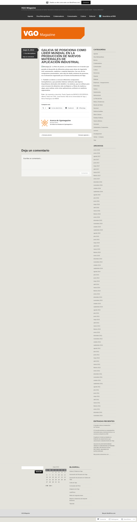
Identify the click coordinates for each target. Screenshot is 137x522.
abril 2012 (96, 361)
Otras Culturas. (98, 114)
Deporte (96, 76)
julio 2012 (96, 351)
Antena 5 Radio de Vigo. (76, 471)
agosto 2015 (97, 233)
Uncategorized (98, 133)
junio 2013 (96, 316)
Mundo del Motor (98, 105)
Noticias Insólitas (98, 111)
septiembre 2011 (98, 383)
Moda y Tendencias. (99, 101)
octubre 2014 (97, 265)
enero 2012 (97, 371)
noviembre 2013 (98, 300)
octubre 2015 (97, 227)
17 (59, 477)
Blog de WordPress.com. (109, 513)
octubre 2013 (97, 303)
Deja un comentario (28, 57)
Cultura (83, 16)
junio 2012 (96, 355)
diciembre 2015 (98, 220)
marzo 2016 (97, 211)
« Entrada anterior (46, 135)
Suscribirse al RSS (109, 16)
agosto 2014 (97, 271)
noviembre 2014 (98, 262)
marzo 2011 (97, 403)
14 (50, 477)
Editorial (92, 16)
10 (59, 475)
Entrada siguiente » (83, 135)
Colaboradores (58, 16)
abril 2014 (96, 284)
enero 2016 (97, 217)
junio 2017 (96, 163)
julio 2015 (96, 236)
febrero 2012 (97, 367)
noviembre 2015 (98, 223)
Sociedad (96, 124)
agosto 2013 (97, 310)
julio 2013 (96, 313)
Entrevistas (97, 85)
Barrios (95, 60)
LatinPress (72, 492)
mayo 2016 (97, 204)
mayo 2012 (97, 358)
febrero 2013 (97, 329)
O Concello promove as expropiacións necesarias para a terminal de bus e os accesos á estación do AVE (104, 432)
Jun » (50, 485)
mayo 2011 (97, 396)
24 (59, 479)
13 (47, 477)
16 (56, 477)
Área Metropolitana (43, 16)
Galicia (95, 89)
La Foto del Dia (98, 98)
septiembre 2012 (98, 345)
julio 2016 (96, 198)
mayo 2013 (97, 319)
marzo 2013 (97, 326)
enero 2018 (97, 153)
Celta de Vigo (73, 482)
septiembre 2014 (98, 268)
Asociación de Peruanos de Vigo (78, 474)
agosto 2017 (97, 156)
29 (53, 482)
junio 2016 (96, 201)
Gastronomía (97, 92)
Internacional (97, 95)
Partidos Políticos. (98, 117)
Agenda (30, 16)
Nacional (96, 108)
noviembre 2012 (98, 339)
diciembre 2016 (98, 182)
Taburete (72, 503)
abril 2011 (96, 399)
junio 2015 (96, 239)
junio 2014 (96, 278)
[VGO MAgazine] (68, 42)
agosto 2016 (97, 195)
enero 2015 (97, 255)
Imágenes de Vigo (74, 489)
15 (53, 477)
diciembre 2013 (98, 297)
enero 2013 (97, 332)
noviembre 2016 (98, 185)
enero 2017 (97, 179)
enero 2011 (97, 409)
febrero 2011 (97, 406)
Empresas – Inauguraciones (101, 82)
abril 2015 (96, 246)
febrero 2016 (97, 214)
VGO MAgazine (28, 8)
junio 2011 (96, 393)
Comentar (84, 173)
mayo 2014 (97, 281)
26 (65, 479)
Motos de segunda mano (76, 495)
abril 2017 (96, 169)
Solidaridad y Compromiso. (101, 127)
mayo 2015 (97, 243)
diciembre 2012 (98, 335)
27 (47, 482)
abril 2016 (96, 207)
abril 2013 (96, 323)
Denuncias (96, 73)
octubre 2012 (97, 342)
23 (56, 479)
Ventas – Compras (99, 137)
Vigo (95, 140)
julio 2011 (96, 390)
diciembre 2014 (98, 259)
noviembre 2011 (98, 377)
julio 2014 (96, 275)
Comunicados (72, 16)
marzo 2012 (97, 364)
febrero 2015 (97, 252)
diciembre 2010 (98, 412)
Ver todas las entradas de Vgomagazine (61, 124)
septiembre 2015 (98, 230)
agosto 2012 (97, 348)
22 (53, 479)
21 (50, 479)
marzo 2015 (97, 249)
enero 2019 (97, 150)
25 (62, 479)
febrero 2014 (97, 291)
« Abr (46, 485)
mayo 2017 (97, 166)
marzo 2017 (97, 172)
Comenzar (86, 2)
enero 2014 (97, 294)
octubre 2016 (97, 188)
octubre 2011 (97, 380)
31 (59, 482)
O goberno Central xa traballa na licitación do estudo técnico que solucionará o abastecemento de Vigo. (104, 439)
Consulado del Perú (75, 486)
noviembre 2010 (98, 415)
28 (50, 482)
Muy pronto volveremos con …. (102, 454)
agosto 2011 (97, 387)
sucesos (96, 130)
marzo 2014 (97, 287)
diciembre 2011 (98, 374)
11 (62, 475)
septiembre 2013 (98, 307)
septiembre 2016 (98, 191)
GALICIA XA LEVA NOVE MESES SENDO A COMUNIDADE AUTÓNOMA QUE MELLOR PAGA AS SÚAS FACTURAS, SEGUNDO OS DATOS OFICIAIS (104, 447)
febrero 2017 (97, 175)
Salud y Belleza (98, 121)
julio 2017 (96, 159)
